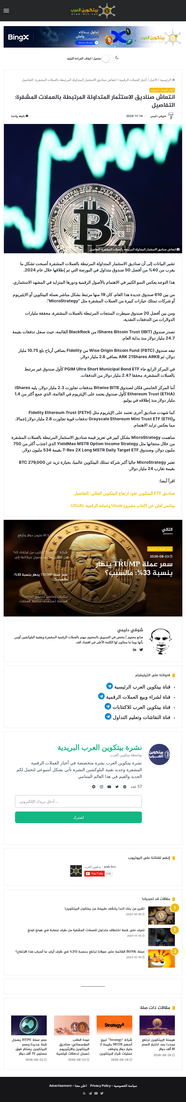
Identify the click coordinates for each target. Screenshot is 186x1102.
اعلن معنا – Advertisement (68, 1086)
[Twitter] (102, 1093)
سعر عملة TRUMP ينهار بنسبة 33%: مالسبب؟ (134, 569)
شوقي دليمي (158, 116)
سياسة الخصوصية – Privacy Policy (113, 1086)
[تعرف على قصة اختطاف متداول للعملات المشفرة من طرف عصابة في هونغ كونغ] (161, 937)
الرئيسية (166, 80)
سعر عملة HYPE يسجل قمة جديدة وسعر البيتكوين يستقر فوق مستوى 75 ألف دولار (29, 1047)
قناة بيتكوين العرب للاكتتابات (140, 707)
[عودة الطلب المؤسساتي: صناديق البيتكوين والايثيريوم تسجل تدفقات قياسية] (72, 1025)
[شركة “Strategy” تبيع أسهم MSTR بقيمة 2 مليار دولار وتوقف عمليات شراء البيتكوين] (114, 1025)
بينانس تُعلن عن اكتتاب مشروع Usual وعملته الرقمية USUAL (123, 505)
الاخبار (153, 80)
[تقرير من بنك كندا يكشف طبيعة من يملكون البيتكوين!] (161, 915)
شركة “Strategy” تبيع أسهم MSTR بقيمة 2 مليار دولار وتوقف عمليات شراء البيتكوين (116, 1047)
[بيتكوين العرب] (93, 10)
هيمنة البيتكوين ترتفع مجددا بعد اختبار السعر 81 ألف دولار (158, 1044)
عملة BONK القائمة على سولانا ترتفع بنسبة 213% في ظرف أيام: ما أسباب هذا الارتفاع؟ (80, 952)
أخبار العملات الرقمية (133, 80)
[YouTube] (96, 1093)
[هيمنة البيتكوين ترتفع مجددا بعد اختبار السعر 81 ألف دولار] (157, 1025)
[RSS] (84, 1093)
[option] (93, 568)
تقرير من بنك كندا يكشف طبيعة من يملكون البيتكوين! (105, 909)
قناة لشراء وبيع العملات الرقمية (138, 697)
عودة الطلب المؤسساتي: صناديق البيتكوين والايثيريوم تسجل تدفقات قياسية (72, 1047)
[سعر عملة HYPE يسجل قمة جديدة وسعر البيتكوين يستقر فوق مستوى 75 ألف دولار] (29, 1025)
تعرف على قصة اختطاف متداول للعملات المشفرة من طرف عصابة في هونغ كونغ (86, 930)
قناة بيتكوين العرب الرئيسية (142, 686)
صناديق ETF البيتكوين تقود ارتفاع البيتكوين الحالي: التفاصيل (124, 493)
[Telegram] (90, 1093)
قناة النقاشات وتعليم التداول (141, 717)
